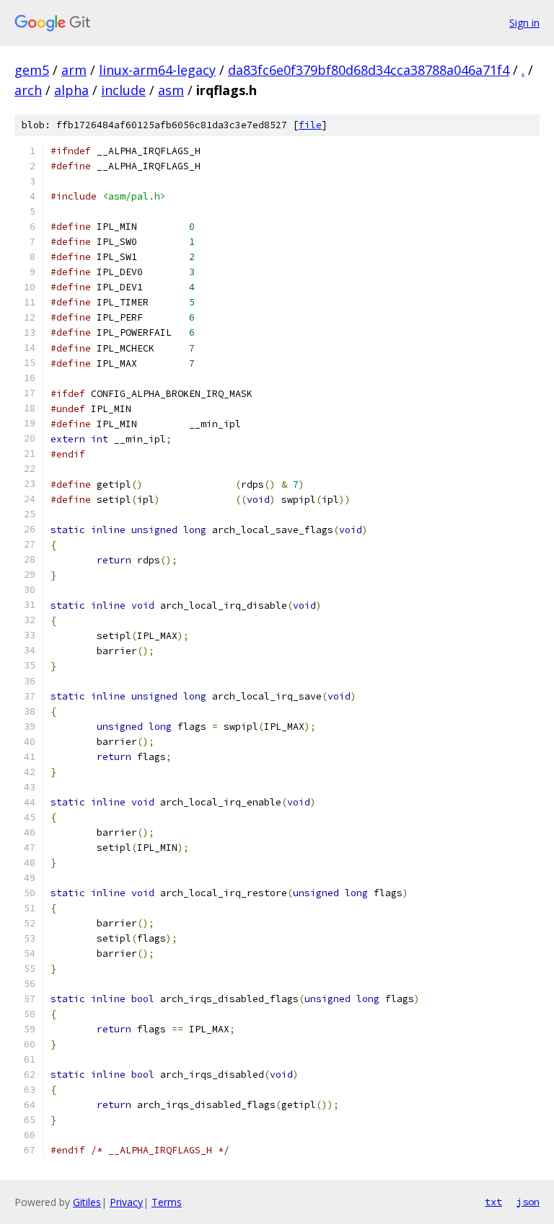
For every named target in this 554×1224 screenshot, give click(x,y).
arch (28, 90)
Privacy (126, 1202)
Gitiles (87, 1202)
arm (74, 70)
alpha (71, 90)
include (123, 90)
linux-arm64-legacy (157, 70)
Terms (166, 1202)
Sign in (524, 23)
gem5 (31, 70)
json (528, 1201)
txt (493, 1201)
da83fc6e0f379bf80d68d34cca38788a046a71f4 (368, 70)
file (310, 125)
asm (171, 90)
